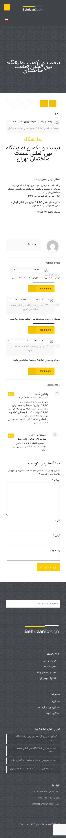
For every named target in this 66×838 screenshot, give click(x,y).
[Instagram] (17, 832)
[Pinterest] (21, 832)
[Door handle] (33, 7)
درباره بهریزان (49, 661)
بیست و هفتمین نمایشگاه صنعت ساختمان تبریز (33, 769)
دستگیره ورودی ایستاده (49, 707)
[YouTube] (31, 832)
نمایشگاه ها (50, 667)
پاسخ (11, 394)
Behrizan (32, 244)
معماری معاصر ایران (46, 672)
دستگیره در (55, 701)
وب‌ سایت (55, 550)
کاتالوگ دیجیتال (48, 678)
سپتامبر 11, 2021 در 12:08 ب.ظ (33, 397)
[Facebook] (36, 832)
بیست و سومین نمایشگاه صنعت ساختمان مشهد (36, 360)
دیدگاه (56, 480)
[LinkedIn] (26, 832)
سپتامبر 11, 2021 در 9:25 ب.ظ (32, 439)
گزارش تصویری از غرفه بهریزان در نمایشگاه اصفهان (35, 278)
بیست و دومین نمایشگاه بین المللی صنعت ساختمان (34, 319)
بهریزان (56, 189)
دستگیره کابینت (52, 713)
